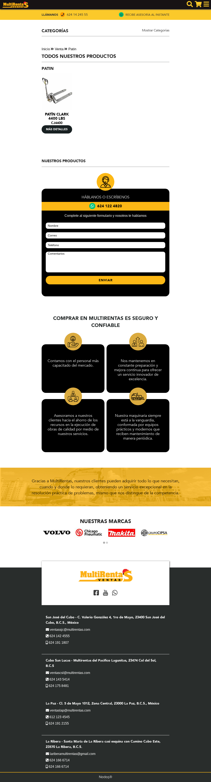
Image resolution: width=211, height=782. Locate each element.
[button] (104, 543)
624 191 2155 (58, 723)
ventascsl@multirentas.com (69, 673)
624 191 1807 (58, 642)
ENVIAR (106, 280)
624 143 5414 (59, 679)
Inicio (46, 49)
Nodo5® (105, 777)
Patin (71, 49)
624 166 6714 (59, 760)
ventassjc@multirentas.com (69, 629)
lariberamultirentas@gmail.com (72, 754)
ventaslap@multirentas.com (69, 710)
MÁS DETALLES (57, 129)
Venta (58, 49)
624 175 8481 (58, 686)
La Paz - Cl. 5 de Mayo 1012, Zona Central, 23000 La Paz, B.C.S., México (102, 703)
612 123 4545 (59, 717)
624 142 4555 (59, 636)
